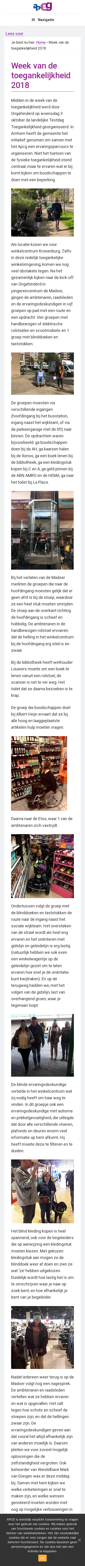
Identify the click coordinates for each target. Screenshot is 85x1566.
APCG (43, 6)
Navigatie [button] (46, 20)
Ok (43, 1558)
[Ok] (79, 1540)
